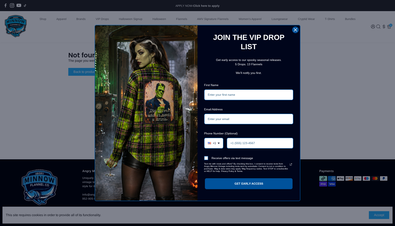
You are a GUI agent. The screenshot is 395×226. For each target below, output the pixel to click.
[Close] (295, 30)
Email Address (213, 109)
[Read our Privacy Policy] (290, 164)
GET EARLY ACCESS (249, 183)
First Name (211, 85)
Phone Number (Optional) (221, 133)
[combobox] (213, 143)
